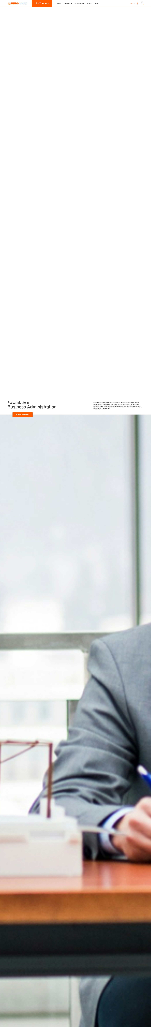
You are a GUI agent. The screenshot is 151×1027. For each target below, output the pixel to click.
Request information (22, 414)
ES (134, 3)
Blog (96, 3)
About (89, 3)
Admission (67, 3)
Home (59, 3)
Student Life (79, 3)
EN (131, 3)
